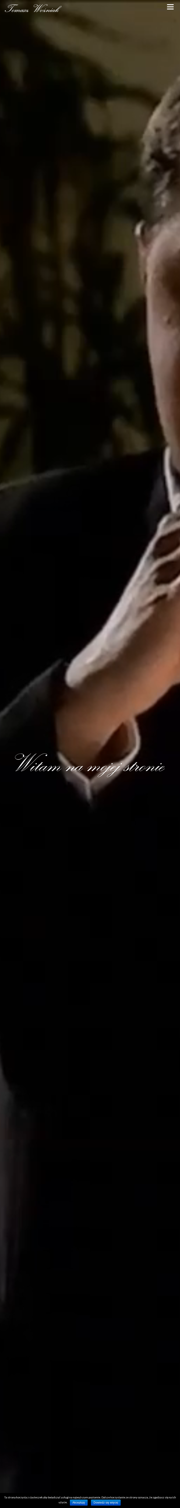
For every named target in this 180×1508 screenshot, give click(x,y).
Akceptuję (78, 1502)
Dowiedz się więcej (106, 1502)
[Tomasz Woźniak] (33, 11)
